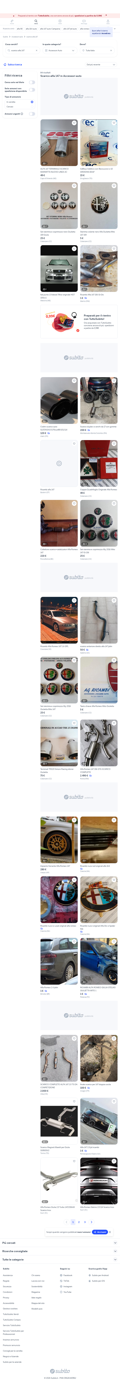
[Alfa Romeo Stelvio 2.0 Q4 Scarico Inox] (99, 1186)
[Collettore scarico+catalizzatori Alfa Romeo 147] (59, 530)
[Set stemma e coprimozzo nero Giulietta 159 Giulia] (59, 212)
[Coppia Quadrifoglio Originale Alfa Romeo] (99, 468)
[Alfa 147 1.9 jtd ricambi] (99, 1126)
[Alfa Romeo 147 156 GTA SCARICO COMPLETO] (99, 749)
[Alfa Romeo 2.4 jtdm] (59, 968)
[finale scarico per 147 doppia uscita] (99, 1065)
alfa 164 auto (31, 28)
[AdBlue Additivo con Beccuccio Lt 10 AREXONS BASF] (99, 149)
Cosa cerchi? (11, 44)
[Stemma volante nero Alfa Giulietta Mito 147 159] (99, 212)
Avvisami (101, 1232)
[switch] (32, 82)
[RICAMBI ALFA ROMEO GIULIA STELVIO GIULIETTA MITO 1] (99, 968)
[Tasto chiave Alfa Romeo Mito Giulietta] (99, 687)
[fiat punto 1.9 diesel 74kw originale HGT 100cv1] (59, 274)
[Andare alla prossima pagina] (91, 1222)
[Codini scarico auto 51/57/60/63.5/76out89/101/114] (59, 407)
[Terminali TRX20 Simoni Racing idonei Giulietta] (59, 749)
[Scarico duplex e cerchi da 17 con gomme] (99, 407)
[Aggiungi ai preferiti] (74, 123)
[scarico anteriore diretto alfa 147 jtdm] (99, 625)
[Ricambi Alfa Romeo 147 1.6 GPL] (59, 625)
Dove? (83, 44)
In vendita (11, 102)
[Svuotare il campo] (36, 50)
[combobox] (22, 50)
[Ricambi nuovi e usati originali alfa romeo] (59, 906)
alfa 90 (20, 28)
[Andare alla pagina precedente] (67, 1222)
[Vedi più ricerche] (114, 28)
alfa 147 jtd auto (70, 28)
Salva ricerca (15, 64)
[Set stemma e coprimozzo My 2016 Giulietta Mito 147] (59, 687)
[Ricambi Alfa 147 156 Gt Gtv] (99, 274)
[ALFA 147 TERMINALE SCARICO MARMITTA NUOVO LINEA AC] (59, 149)
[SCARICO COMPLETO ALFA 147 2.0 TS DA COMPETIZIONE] (59, 1065)
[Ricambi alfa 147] (59, 468)
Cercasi (10, 106)
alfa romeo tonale (87, 28)
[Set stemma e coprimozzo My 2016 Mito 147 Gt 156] (99, 530)
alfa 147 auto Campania (50, 28)
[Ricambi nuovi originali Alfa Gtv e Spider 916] (99, 906)
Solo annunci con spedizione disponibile (16, 89)
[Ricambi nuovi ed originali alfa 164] (99, 845)
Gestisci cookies (10, 1308)
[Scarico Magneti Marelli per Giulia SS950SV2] (59, 1126)
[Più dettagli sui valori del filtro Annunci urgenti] (21, 113)
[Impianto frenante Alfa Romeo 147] (59, 845)
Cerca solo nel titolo (14, 82)
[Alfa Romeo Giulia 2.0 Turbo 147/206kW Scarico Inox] (59, 1186)
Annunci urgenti (12, 113)
